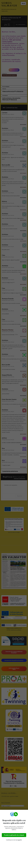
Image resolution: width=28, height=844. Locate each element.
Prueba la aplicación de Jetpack (14, 835)
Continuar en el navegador (14, 840)
